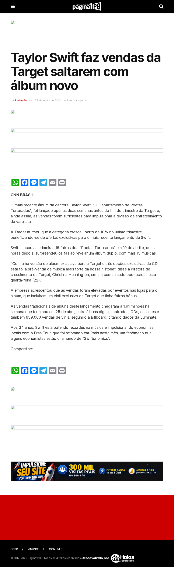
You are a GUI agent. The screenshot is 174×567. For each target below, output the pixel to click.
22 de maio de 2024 (48, 100)
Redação (21, 100)
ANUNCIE (34, 549)
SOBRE (15, 549)
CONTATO (56, 549)
